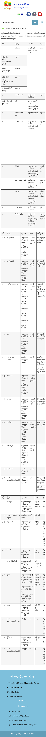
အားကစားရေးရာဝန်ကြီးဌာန (21, 4)
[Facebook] (28, 14)
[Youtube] (40, 14)
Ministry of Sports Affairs (21, 8)
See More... (23, 701)
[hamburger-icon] (42, 22)
